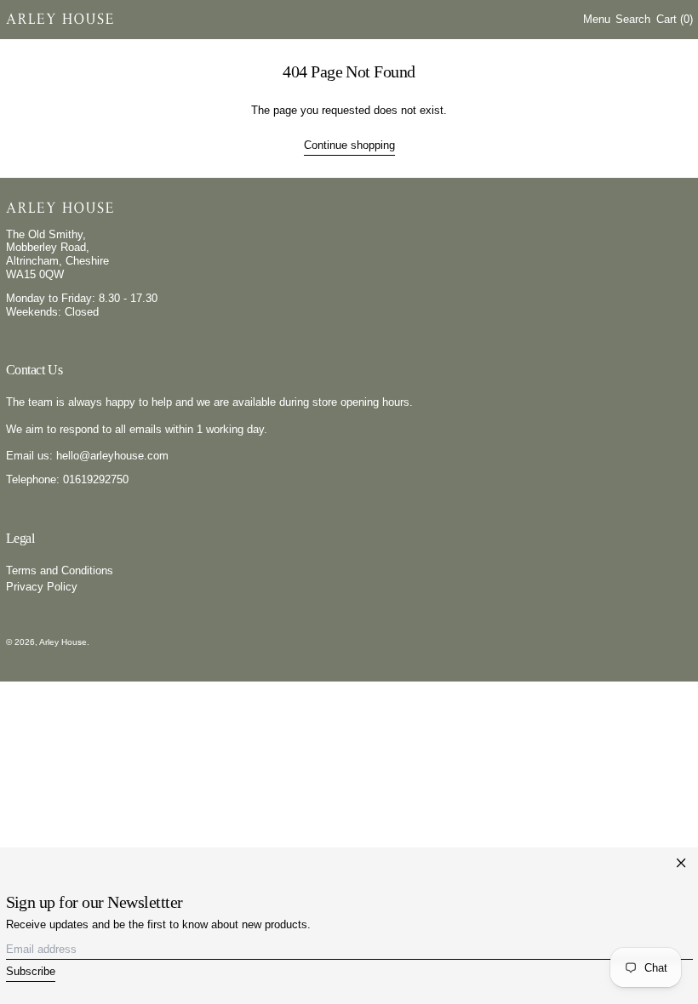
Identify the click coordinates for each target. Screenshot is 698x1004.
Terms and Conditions (59, 570)
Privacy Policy (41, 586)
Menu (596, 19)
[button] (632, 19)
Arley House (63, 642)
